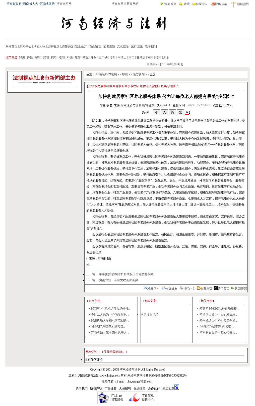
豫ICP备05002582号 (174, 375)
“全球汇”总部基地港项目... (108, 326)
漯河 (38, 57)
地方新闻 (139, 74)
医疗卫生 (137, 46)
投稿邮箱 (221, 4)
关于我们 (82, 388)
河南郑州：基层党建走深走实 (118, 280)
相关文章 (207, 301)
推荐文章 (150, 301)
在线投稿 (139, 388)
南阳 (150, 57)
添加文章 (168, 388)
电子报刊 (151, 46)
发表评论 (153, 288)
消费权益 (67, 46)
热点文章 (94, 301)
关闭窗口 (224, 288)
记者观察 (109, 46)
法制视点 (53, 46)
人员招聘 (125, 388)
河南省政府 (13, 3)
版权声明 (96, 388)
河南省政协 (47, 3)
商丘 (86, 57)
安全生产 (81, 46)
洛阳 (113, 57)
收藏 (187, 4)
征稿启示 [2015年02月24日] (162, 64)
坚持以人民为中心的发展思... (110, 314)
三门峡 (103, 57)
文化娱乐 (123, 46)
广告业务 (111, 388)
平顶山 (122, 57)
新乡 (166, 57)
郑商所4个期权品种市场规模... (110, 308)
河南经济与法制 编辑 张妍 (138, 105)
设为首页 (170, 4)
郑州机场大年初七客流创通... (110, 320)
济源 (70, 57)
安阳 (46, 57)
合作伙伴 (154, 388)
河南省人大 (30, 3)
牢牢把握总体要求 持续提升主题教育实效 (126, 274)
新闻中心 (25, 46)
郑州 (22, 57)
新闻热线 (243, 4)
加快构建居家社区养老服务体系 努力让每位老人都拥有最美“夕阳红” (133, 86)
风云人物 (39, 46)
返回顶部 (241, 288)
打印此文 (189, 288)
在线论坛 (201, 4)
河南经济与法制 (106, 74)
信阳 (158, 57)
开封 (94, 57)
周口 (131, 57)
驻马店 (140, 57)
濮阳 (62, 57)
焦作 (78, 57)
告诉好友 (171, 288)
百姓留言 (95, 46)
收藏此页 (206, 288)
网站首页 (11, 46)
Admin (167, 105)
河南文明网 (64, 3)
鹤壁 (54, 57)
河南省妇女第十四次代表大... (110, 332)
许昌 (30, 57)
